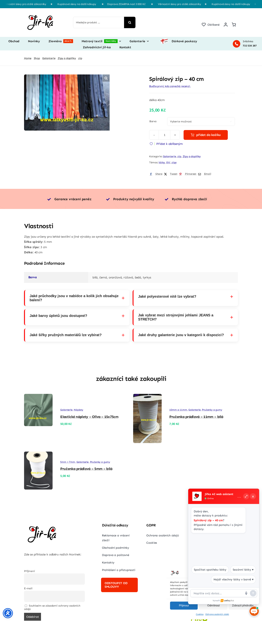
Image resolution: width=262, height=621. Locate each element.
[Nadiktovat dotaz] (246, 593)
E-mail (28, 588)
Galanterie (169, 156)
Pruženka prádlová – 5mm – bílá (86, 469)
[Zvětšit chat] (246, 496)
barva (152, 121)
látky (162, 162)
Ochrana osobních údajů (217, 614)
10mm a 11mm (178, 409)
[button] (106, 78)
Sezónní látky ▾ (243, 569)
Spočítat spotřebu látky (210, 569)
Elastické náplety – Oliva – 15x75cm (89, 417)
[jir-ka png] (41, 12)
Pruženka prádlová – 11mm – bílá (196, 417)
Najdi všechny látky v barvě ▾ (233, 579)
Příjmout (184, 605)
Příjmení (29, 571)
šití (168, 162)
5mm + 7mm (67, 462)
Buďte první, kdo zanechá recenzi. (170, 86)
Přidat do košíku (208, 135)
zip (179, 156)
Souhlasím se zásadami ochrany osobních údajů (52, 607)
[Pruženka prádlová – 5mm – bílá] (38, 454)
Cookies (200, 614)
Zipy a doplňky (192, 156)
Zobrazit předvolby (243, 605)
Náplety (78, 409)
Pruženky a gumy (212, 409)
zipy (174, 162)
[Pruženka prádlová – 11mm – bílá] (147, 396)
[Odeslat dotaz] (253, 593)
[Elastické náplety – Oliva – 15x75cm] (38, 396)
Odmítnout (213, 605)
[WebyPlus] (227, 600)
